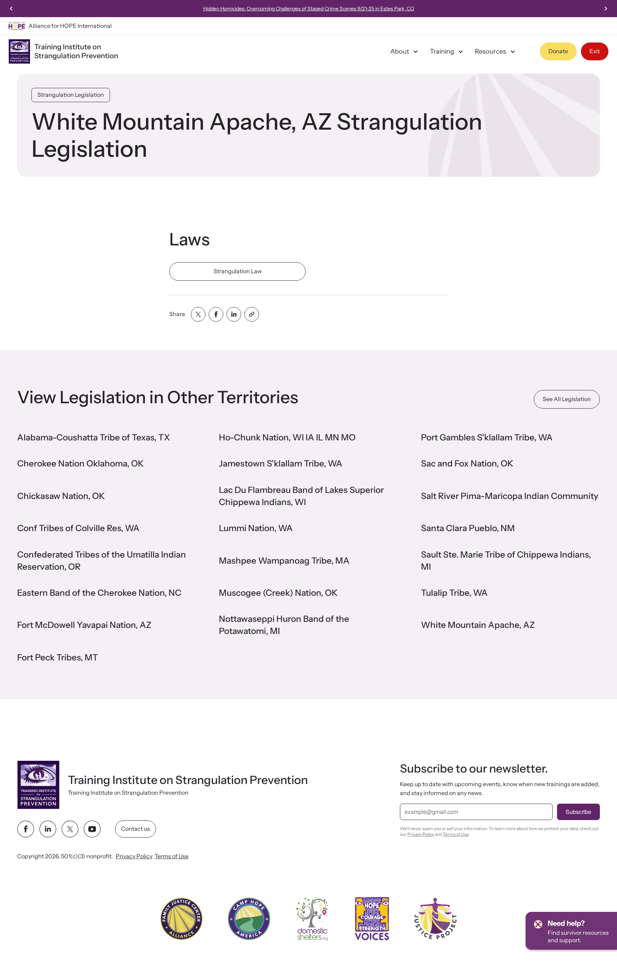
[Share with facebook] (216, 314)
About (399, 51)
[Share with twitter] (198, 314)
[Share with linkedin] (233, 314)
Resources (490, 51)
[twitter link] (70, 829)
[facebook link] (25, 829)
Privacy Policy (134, 856)
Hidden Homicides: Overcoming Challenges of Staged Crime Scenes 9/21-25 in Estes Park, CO (308, 8)
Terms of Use (172, 856)
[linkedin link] (47, 829)
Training (442, 51)
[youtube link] (92, 829)
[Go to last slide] (11, 8)
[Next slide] (605, 8)
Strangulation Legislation (70, 94)
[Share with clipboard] (251, 314)
